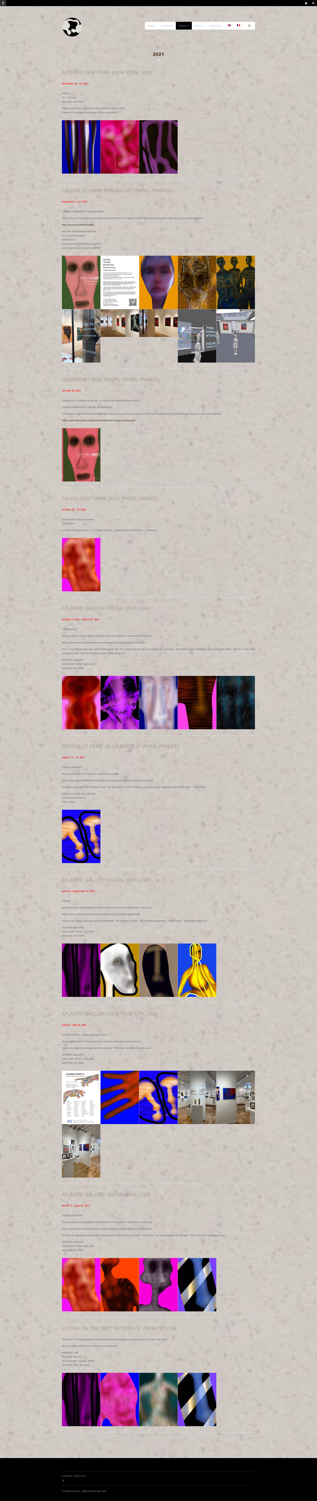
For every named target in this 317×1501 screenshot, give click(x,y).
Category (165, 25)
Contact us (215, 25)
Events (183, 25)
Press (198, 25)
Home (151, 25)
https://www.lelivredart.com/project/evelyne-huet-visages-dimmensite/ (98, 420)
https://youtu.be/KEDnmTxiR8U (78, 224)
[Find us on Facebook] (3, 3)
